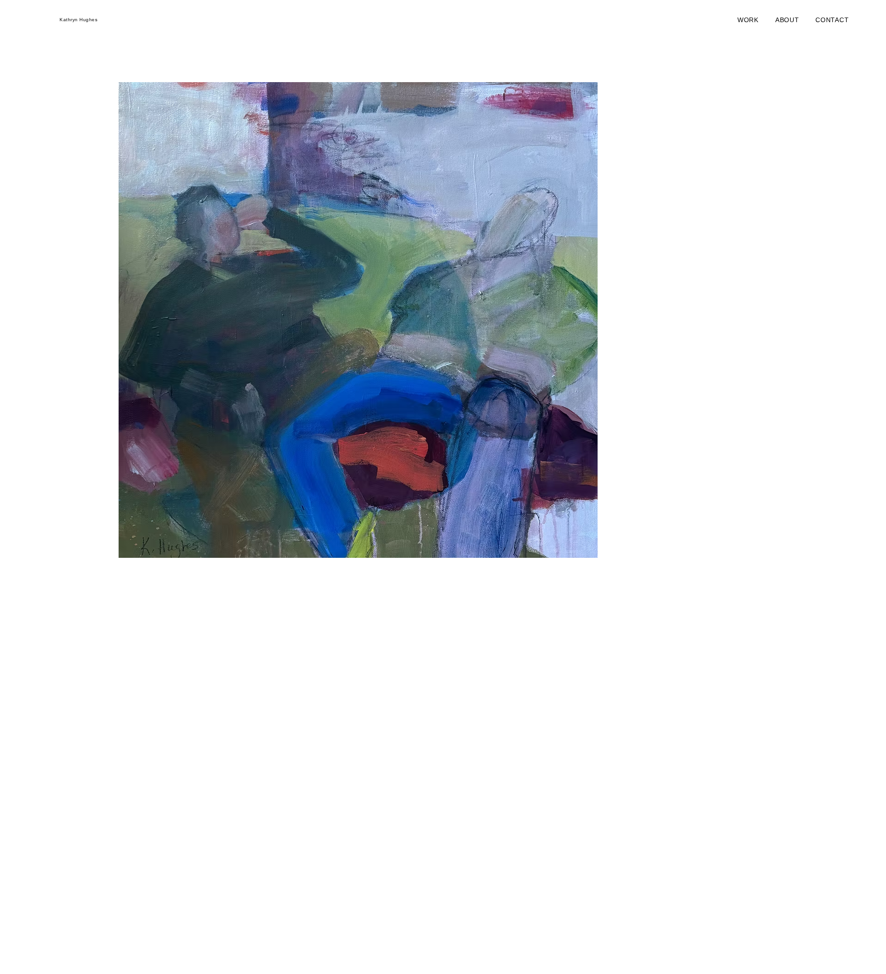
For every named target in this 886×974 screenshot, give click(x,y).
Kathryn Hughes (78, 19)
